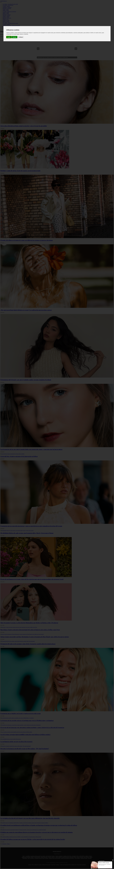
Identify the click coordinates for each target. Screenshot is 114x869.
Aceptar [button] (8, 37)
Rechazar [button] (14, 37)
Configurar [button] (21, 37)
